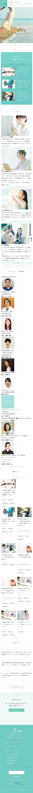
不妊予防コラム (12, 760)
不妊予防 (10, 500)
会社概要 (16, 776)
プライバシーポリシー (16, 779)
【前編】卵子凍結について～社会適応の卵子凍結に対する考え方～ (8, 591)
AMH (4, 500)
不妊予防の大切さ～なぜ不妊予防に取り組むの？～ (8, 557)
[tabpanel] (16, 30)
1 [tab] (15, 49)
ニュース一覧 (11, 746)
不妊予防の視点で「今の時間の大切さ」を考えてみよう (8, 521)
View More (16, 148)
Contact (16, 710)
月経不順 (21, 539)
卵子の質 (12, 503)
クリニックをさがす (13, 754)
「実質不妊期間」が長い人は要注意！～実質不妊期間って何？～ (8, 492)
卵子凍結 (21, 572)
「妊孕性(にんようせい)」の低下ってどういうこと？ (24, 624)
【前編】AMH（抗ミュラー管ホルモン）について (8, 624)
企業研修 (10, 763)
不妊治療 (5, 503)
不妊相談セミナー (12, 757)
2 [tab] (17, 49)
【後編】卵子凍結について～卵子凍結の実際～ (24, 557)
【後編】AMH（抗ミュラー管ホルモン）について (24, 591)
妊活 (4, 506)
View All (16, 477)
